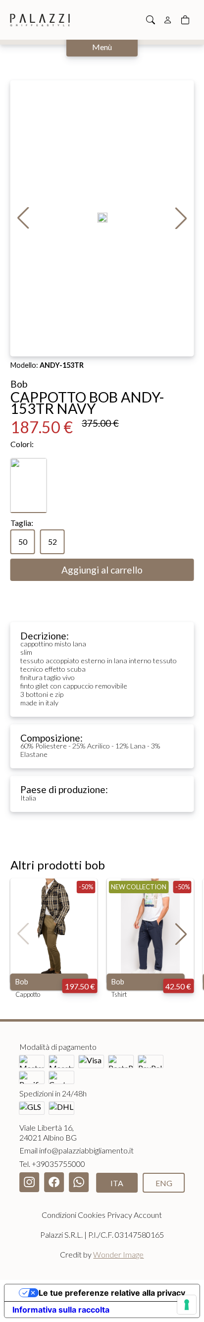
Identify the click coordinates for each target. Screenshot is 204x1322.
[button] (181, 218)
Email (76, 1150)
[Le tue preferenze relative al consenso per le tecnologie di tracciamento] (186, 1304)
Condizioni (59, 1214)
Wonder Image (118, 1254)
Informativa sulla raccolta (60, 1310)
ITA (116, 1183)
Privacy (119, 1214)
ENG (163, 1183)
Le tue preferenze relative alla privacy (112, 1293)
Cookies (91, 1214)
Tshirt (119, 994)
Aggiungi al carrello (102, 569)
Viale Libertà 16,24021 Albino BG (48, 1132)
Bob (21, 981)
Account (148, 1214)
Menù (102, 47)
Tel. (52, 1163)
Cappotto (27, 994)
